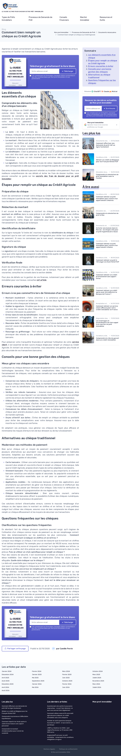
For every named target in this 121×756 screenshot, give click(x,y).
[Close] (103, 360)
